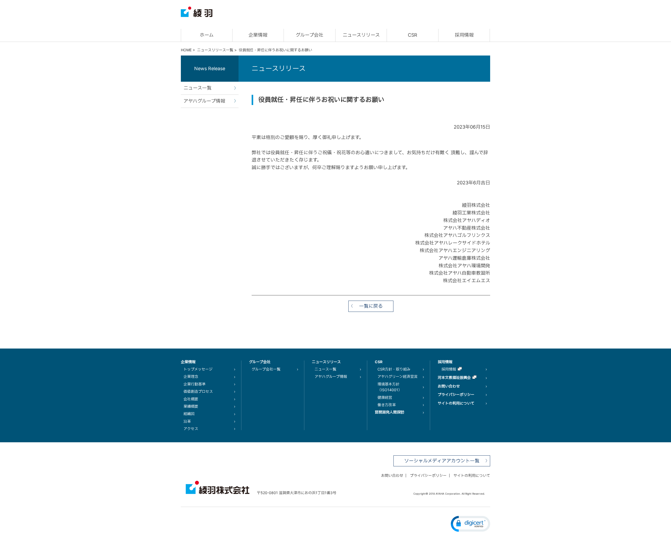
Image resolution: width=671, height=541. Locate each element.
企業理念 (190, 376)
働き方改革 (386, 404)
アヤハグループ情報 (204, 101)
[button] (470, 524)
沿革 (187, 421)
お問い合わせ (449, 386)
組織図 (188, 413)
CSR (412, 35)
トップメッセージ (198, 369)
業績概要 (190, 406)
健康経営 (384, 397)
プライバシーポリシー (456, 394)
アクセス (190, 428)
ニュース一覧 (197, 88)
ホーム (207, 35)
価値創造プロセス (198, 391)
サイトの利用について (456, 403)
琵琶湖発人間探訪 (389, 412)
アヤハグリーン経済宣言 (397, 376)
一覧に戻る (371, 306)
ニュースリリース (361, 35)
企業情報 (257, 35)
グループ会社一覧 (266, 369)
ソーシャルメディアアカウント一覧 (441, 460)
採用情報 (464, 35)
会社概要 (190, 399)
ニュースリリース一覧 (215, 50)
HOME (186, 50)
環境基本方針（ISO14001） (389, 387)
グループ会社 (309, 35)
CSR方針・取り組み (393, 369)
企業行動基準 (194, 384)
